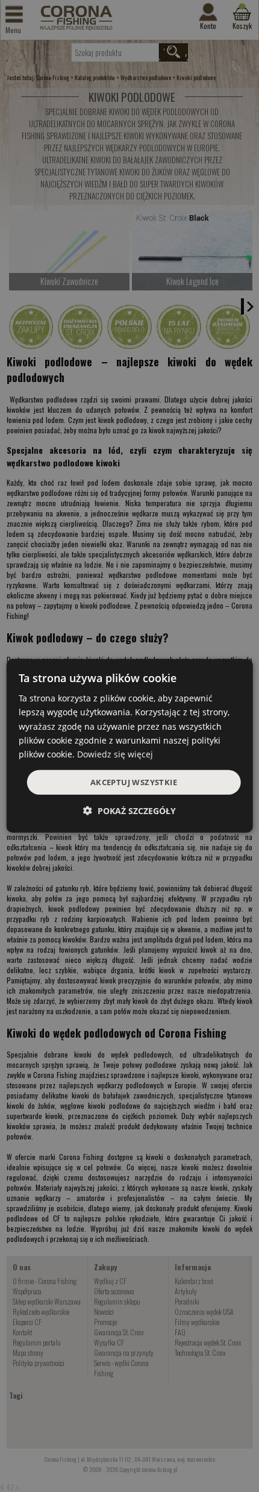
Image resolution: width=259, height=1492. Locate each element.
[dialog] (130, 746)
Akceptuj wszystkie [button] (133, 782)
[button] (129, 811)
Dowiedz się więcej (115, 754)
